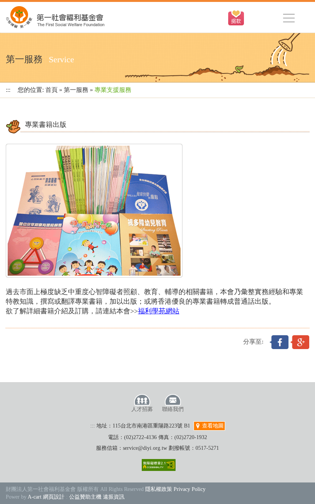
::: (8, 89)
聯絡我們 (173, 409)
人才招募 (142, 409)
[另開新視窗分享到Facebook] (278, 341)
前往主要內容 (24, 4)
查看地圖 (212, 426)
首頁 (51, 89)
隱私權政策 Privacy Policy (175, 489)
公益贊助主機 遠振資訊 (96, 497)
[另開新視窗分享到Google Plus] (299, 341)
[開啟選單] (289, 18)
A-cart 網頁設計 (46, 497)
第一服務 (76, 89)
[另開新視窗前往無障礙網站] (159, 465)
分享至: (253, 341)
